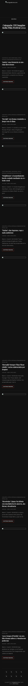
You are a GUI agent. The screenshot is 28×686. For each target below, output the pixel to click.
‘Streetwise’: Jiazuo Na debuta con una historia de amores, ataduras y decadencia (14, 503)
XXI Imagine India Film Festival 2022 (14, 59)
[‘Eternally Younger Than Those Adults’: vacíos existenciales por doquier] (14, 307)
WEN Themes (15, 683)
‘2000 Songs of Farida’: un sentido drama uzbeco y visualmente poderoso (14, 638)
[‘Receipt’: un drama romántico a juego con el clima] (14, 100)
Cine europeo (14, 171)
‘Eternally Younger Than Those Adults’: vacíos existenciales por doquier (13, 367)
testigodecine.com (16, 682)
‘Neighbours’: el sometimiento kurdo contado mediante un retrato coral (13, 178)
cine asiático (5, 114)
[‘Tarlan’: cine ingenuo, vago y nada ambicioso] (14, 214)
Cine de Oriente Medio (13, 57)
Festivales (4, 59)
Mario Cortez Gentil (11, 67)
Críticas (19, 57)
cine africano (5, 57)
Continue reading (8, 82)
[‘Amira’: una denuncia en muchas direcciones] (14, 44)
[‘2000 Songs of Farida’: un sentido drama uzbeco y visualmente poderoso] (14, 578)
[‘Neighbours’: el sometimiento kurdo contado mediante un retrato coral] (14, 157)
